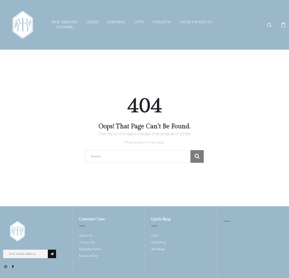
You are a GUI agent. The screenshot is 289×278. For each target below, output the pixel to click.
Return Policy (88, 256)
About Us (85, 235)
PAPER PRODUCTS (196, 22)
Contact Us (87, 242)
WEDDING (65, 27)
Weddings (158, 249)
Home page (156, 142)
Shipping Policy (90, 249)
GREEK (92, 22)
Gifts (154, 235)
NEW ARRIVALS (64, 22)
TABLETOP (161, 22)
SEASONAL (116, 22)
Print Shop (158, 242)
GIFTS (138, 22)
